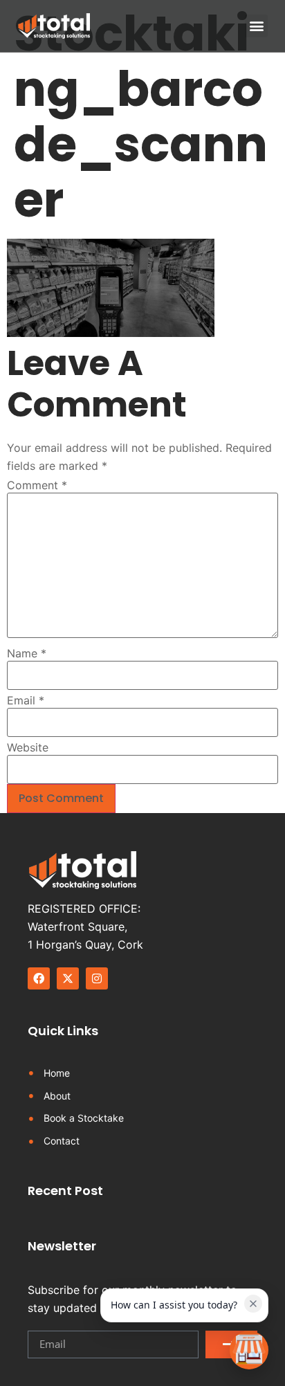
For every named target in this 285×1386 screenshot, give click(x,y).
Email (25, 700)
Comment (37, 485)
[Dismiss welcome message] (253, 1304)
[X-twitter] (68, 978)
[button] (256, 26)
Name (26, 653)
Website (27, 747)
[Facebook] (39, 978)
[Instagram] (97, 978)
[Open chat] (249, 1350)
